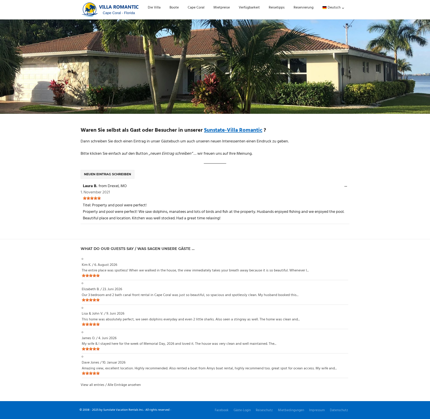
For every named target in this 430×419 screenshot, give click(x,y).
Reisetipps (277, 8)
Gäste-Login (242, 410)
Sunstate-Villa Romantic (233, 130)
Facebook (221, 410)
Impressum (317, 410)
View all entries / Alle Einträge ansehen (111, 385)
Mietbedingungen (291, 410)
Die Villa (154, 8)
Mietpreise (221, 8)
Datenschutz (339, 410)
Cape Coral (196, 8)
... (346, 186)
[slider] (92, 198)
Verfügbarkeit (249, 8)
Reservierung (304, 8)
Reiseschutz (264, 410)
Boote (174, 8)
